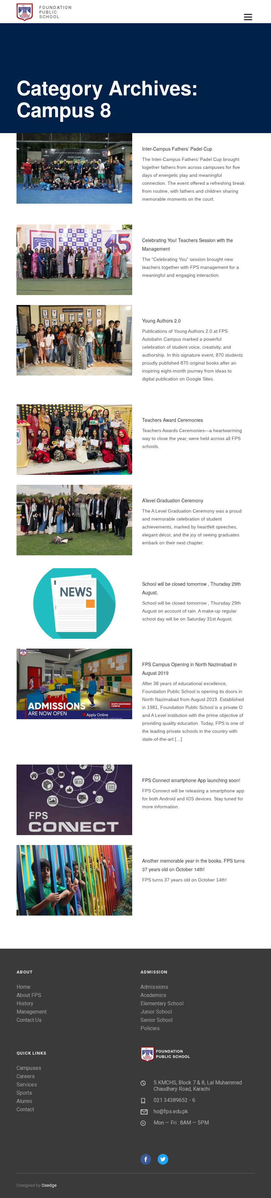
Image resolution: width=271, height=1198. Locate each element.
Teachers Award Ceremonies (172, 420)
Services (27, 1084)
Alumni (24, 1101)
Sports (24, 1093)
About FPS (29, 995)
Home (23, 987)
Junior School (156, 1012)
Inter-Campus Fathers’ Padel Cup (177, 148)
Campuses (29, 1068)
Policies (150, 1028)
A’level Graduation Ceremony (172, 500)
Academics (153, 995)
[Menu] (248, 17)
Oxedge (49, 1185)
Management (32, 1012)
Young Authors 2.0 (161, 320)
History (25, 1003)
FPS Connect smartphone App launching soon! (191, 780)
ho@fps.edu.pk (171, 1111)
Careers (26, 1076)
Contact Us (29, 1020)
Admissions (154, 987)
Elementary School (161, 1003)
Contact (25, 1109)
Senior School (156, 1020)
